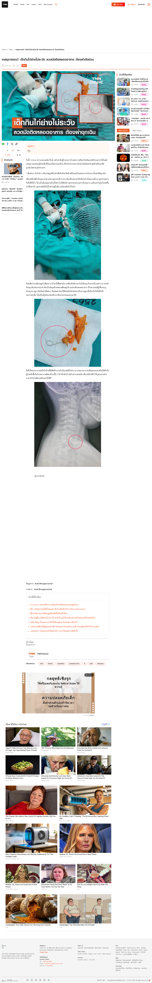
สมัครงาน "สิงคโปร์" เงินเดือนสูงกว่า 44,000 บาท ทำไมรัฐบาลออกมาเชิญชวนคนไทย (13, 190)
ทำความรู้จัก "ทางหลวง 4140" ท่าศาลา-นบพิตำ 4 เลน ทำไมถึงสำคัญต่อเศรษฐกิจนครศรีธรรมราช (12, 199)
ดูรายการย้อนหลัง (89, 948)
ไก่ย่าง (41, 663)
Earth (144, 160)
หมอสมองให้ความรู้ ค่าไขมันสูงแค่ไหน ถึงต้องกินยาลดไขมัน (140, 146)
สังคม (11, 49)
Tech (144, 180)
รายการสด (80, 948)
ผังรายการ (106, 948)
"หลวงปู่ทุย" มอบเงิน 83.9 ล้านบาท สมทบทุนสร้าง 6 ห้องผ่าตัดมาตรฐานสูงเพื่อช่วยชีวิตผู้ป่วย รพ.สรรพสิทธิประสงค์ (140, 119)
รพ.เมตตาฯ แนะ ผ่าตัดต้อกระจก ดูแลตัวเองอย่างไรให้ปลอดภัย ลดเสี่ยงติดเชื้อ (140, 100)
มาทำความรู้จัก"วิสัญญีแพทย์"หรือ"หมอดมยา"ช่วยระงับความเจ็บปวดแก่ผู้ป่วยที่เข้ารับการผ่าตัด (64, 626)
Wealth (85, 954)
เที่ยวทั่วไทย (129, 968)
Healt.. (144, 84)
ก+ (18, 150)
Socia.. (144, 170)
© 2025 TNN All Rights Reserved (137, 980)
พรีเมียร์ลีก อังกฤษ (137, 960)
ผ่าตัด (91, 663)
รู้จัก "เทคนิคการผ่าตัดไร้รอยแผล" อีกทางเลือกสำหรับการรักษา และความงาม (57, 609)
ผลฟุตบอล (118, 960)
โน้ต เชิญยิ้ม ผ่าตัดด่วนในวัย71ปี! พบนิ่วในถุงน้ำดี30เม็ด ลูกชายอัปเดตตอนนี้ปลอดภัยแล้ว (62, 618)
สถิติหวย (118, 970)
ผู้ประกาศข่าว (98, 948)
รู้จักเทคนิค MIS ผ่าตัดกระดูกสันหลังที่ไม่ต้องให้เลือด (48, 613)
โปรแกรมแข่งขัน (127, 960)
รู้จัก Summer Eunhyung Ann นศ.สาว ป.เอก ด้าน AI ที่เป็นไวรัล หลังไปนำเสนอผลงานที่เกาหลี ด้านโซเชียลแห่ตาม (140, 175)
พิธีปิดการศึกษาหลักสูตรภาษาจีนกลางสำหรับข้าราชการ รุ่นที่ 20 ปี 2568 (13, 209)
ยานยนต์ (118, 952)
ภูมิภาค (145, 950)
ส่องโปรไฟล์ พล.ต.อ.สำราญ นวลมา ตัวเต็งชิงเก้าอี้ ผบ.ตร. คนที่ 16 (140, 136)
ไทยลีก (140, 962)
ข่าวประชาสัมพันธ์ (127, 954)
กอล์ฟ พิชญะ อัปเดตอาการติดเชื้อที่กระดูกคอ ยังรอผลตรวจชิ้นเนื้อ (53, 622)
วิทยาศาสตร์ (119, 950)
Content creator (83, 960)
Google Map (44, 952)
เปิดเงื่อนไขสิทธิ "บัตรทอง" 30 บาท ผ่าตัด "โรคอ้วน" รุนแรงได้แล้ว (13, 177)
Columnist (92, 960)
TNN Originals (106, 954)
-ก (7, 150)
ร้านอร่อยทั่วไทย (120, 968)
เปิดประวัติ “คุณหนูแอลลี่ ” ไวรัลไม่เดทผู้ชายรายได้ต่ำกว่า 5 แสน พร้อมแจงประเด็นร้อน (140, 166)
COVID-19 (119, 954)
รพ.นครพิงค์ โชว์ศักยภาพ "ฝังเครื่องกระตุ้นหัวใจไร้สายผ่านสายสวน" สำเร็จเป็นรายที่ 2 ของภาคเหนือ (140, 80)
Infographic (135, 952)
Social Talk (126, 950)
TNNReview (136, 968)
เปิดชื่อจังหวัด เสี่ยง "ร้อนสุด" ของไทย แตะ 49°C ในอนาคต (140, 156)
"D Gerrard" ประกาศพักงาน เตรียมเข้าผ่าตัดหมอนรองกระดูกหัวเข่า (54, 604)
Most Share (137, 130)
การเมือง (143, 948)
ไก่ (84, 663)
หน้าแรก (4, 49)
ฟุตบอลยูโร (127, 962)
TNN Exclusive (131, 948)
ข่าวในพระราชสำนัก (121, 948)
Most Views (123, 130)
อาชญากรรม (134, 950)
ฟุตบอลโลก (134, 962)
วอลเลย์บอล (119, 962)
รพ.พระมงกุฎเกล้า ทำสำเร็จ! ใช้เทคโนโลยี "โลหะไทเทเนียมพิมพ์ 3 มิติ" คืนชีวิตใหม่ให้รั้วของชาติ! (140, 109)
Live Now (120, 4)
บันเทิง (140, 950)
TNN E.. (144, 141)
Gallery (135, 954)
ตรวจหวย (144, 968)
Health (90, 954)
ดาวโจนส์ (142, 952)
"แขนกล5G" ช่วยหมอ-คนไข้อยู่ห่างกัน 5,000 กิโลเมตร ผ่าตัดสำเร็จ (54, 631)
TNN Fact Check (126, 952)
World (79, 954)
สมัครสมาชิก (141, 4)
